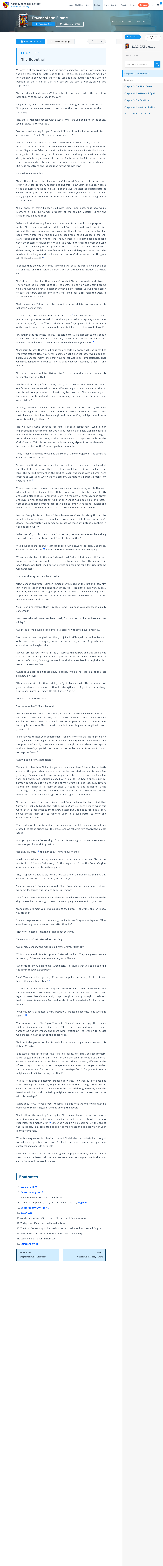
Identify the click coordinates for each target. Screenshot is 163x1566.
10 (44, 549)
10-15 (46, 1207)
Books (130, 21)
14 (49, 980)
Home (70, 5)
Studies (97, 5)
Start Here (79, 5)
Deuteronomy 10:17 (31, 1192)
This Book (141, 21)
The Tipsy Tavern (138, 86)
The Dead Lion (137, 100)
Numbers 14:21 (28, 1187)
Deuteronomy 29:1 (31, 1207)
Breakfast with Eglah (139, 93)
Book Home (134, 37)
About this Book (45, 24)
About (123, 5)
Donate (143, 5)
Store (106, 5)
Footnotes (129, 80)
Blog (87, 5)
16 (50, 1122)
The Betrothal (136, 73)
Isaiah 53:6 (26, 1212)
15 (26, 1015)
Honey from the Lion (139, 107)
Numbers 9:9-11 (29, 1243)
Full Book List (154, 38)
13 (38, 851)
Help (132, 5)
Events (114, 5)
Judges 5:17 (83, 1202)
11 (32, 560)
